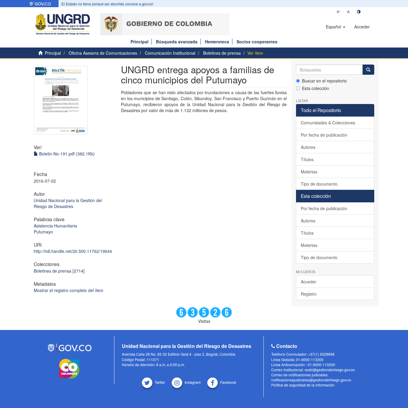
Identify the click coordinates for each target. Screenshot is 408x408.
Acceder (308, 282)
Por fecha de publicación (324, 135)
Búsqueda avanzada (176, 42)
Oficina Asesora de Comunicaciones (103, 53)
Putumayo (43, 232)
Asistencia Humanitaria (55, 226)
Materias (309, 172)
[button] (335, 26)
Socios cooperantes (257, 42)
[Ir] (368, 70)
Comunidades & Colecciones (328, 123)
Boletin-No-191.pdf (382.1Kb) (66, 154)
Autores (308, 147)
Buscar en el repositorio (324, 81)
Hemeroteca (217, 42)
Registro (309, 294)
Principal (139, 42)
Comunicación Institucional (170, 53)
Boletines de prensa (222, 53)
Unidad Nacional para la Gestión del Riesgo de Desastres (68, 203)
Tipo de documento (319, 184)
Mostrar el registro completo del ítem (68, 290)
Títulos (307, 159)
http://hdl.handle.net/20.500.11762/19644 (73, 251)
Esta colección (315, 88)
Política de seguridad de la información (303, 384)
